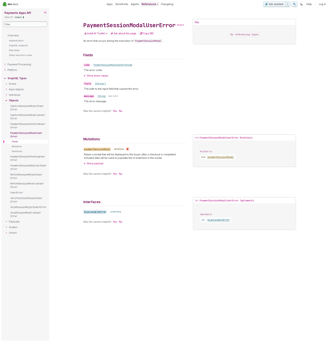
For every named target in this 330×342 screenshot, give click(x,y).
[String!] (100, 83)
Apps (110, 4)
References (149, 4)
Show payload (95, 163)
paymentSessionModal (221, 157)
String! (102, 96)
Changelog (167, 4)
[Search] (294, 4)
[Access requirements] (127, 149)
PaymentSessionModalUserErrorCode (113, 65)
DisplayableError (95, 211)
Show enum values (97, 75)
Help (309, 4)
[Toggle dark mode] (302, 4)
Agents (135, 4)
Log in (322, 4)
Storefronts (121, 4)
